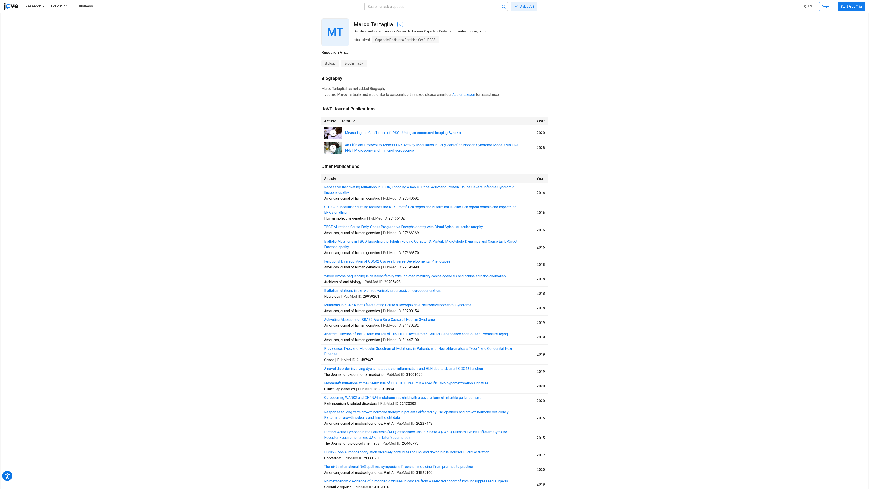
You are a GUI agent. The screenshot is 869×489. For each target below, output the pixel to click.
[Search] (503, 6)
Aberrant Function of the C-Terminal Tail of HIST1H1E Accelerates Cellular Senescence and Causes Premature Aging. (416, 334)
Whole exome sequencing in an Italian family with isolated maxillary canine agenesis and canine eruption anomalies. (415, 276)
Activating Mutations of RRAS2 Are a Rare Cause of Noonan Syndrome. (380, 319)
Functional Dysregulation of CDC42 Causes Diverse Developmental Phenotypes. (387, 261)
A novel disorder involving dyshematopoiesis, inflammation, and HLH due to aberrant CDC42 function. (404, 369)
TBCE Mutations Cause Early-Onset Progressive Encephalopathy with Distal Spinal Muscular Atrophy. (403, 227)
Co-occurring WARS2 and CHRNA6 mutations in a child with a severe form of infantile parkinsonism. (402, 398)
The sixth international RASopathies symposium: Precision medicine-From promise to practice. (399, 467)
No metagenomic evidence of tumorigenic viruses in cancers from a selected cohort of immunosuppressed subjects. (416, 481)
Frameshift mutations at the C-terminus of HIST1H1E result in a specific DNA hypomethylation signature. (406, 383)
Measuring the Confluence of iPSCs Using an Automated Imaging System (403, 133)
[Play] (333, 133)
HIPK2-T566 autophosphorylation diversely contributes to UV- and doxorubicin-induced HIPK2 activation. (407, 452)
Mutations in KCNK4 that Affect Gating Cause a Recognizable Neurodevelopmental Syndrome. (398, 305)
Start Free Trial (852, 6)
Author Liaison (463, 94)
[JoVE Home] (11, 6)
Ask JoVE (527, 6)
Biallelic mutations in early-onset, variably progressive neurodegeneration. (382, 290)
